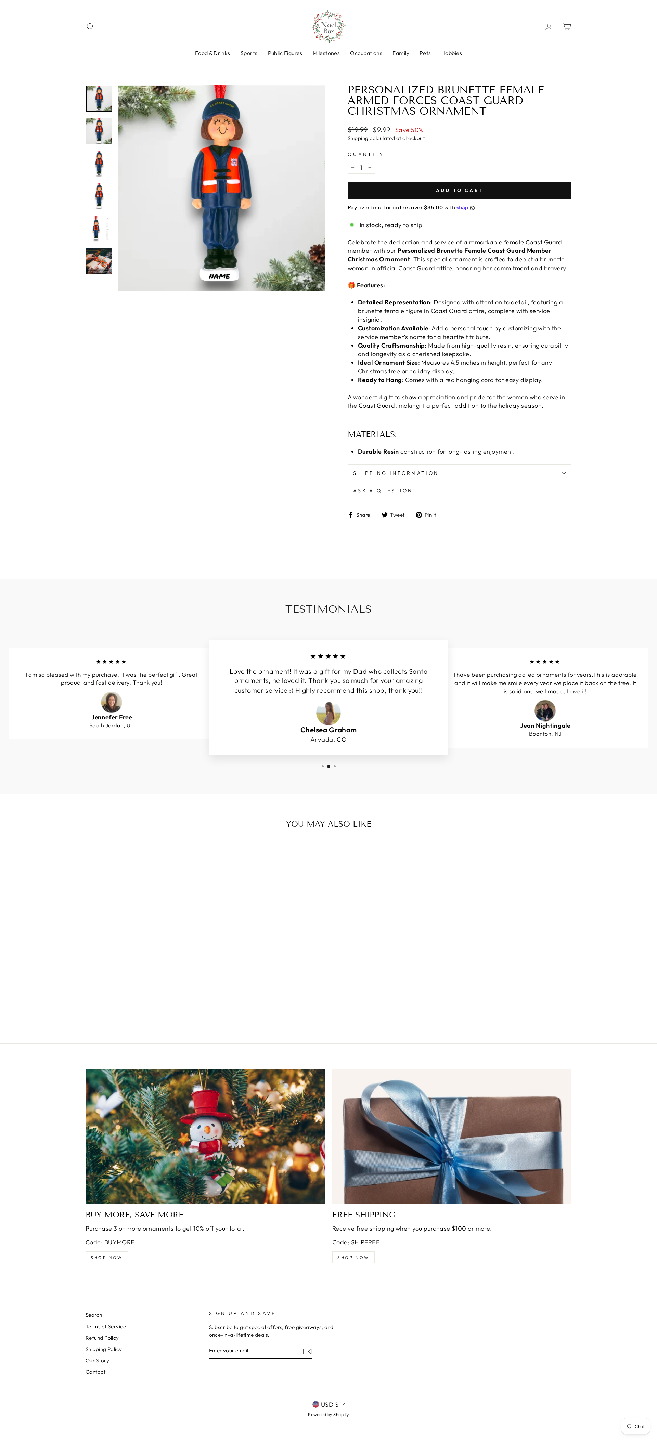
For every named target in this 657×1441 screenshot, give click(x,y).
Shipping (358, 138)
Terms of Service (106, 1326)
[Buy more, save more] (205, 1136)
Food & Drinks (212, 53)
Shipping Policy (104, 1349)
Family (400, 53)
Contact (95, 1371)
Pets (425, 53)
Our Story (97, 1360)
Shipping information (396, 473)
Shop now (107, 1257)
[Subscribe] (307, 1351)
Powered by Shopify (328, 1414)
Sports (249, 53)
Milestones (326, 53)
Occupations (366, 53)
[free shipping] (451, 1136)
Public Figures (285, 53)
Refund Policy (102, 1338)
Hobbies (451, 53)
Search (94, 1315)
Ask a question (383, 491)
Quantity (366, 154)
